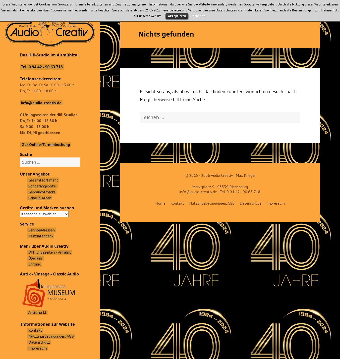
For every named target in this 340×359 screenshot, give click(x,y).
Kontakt (177, 203)
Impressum (275, 203)
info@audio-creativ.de (198, 191)
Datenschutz (250, 203)
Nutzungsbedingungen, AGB (212, 203)
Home (160, 203)
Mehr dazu (199, 16)
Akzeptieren (177, 16)
